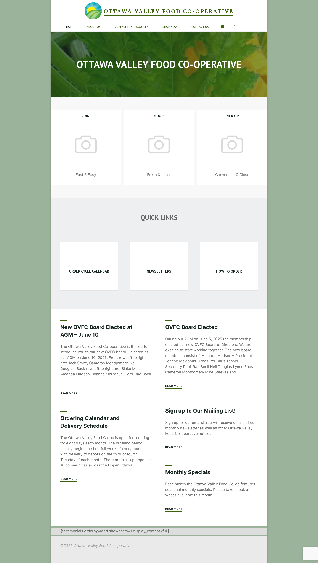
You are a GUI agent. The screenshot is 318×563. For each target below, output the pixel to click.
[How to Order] (229, 257)
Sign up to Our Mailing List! (200, 410)
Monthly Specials (187, 472)
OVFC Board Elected (191, 327)
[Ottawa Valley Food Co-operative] (93, 10)
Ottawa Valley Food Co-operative (168, 11)
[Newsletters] (159, 257)
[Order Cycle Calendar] (89, 257)
